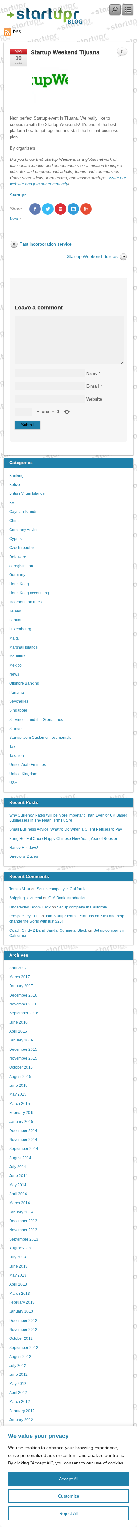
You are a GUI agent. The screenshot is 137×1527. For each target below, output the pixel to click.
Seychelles (18, 701)
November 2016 (23, 1004)
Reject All (68, 1513)
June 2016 (18, 1022)
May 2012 (17, 1384)
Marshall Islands (23, 647)
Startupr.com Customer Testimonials (40, 737)
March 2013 (19, 1293)
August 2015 (20, 1076)
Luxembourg (20, 629)
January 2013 (21, 1311)
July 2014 (17, 1167)
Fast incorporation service (45, 244)
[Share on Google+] (86, 209)
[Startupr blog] (43, 22)
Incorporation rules (25, 602)
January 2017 (21, 986)
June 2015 (18, 1085)
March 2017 (19, 977)
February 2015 (22, 1112)
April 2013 (18, 1284)
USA (13, 783)
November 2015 (23, 1058)
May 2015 (17, 1094)
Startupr (16, 728)
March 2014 (19, 1203)
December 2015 (23, 1049)
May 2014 (17, 1185)
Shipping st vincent (25, 898)
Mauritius (17, 656)
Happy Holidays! (23, 847)
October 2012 (21, 1338)
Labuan (16, 620)
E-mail (92, 386)
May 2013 (17, 1275)
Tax (12, 747)
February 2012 (22, 1411)
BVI (12, 502)
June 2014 (18, 1176)
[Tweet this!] (48, 209)
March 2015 (19, 1103)
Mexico (15, 665)
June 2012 (18, 1374)
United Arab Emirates (27, 764)
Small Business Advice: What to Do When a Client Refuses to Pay (65, 829)
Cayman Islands (23, 511)
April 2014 (18, 1194)
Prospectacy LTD (24, 916)
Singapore (18, 710)
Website (94, 399)
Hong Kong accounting (29, 593)
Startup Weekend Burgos (92, 256)
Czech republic (22, 547)
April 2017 (18, 968)
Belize (14, 484)
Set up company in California (62, 889)
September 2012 (23, 1347)
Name (91, 373)
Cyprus (15, 539)
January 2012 (21, 1420)
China (14, 520)
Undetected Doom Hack (30, 907)
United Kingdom (23, 774)
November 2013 (23, 1230)
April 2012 (18, 1392)
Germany (17, 575)
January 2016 (21, 1040)
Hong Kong (19, 584)
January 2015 (21, 1121)
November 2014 (23, 1140)
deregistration (21, 566)
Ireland (15, 611)
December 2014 (23, 1131)
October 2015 (21, 1067)
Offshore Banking (24, 683)
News (14, 218)
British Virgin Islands (27, 493)
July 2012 (17, 1365)
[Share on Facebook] (35, 209)
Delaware (17, 557)
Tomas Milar (19, 889)
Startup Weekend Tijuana (65, 52)
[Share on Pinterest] (60, 209)
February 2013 (22, 1302)
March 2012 (19, 1401)
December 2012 (23, 1320)
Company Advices (24, 530)
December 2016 (23, 995)
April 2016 (18, 1031)
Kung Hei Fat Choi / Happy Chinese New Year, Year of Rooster (63, 838)
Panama (16, 692)
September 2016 (23, 1013)
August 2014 (20, 1158)
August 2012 (20, 1356)
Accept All (68, 1478)
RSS (17, 32)
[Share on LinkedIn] (73, 209)
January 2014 (21, 1212)
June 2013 (18, 1266)
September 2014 (23, 1148)
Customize (68, 1496)
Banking (16, 475)
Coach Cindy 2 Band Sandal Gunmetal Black (48, 930)
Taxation (16, 755)
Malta (14, 638)
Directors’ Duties (23, 856)
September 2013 (23, 1239)
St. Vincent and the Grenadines (36, 719)
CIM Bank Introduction (67, 898)
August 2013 (20, 1248)
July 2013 (17, 1257)
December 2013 (23, 1221)
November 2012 (23, 1329)
